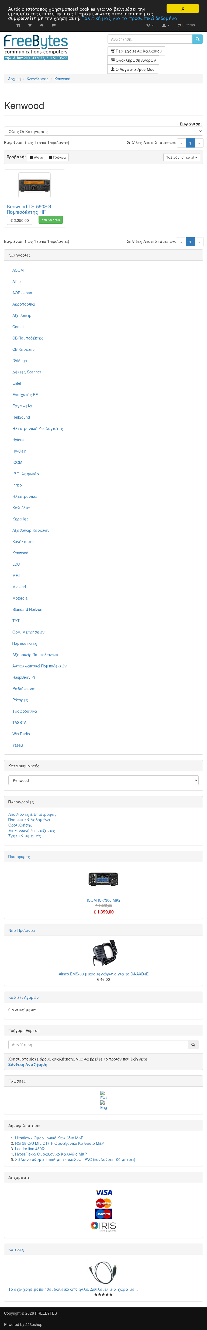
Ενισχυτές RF (25, 394)
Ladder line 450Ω (30, 1148)
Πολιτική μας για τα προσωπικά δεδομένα (130, 18)
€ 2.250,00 (20, 220)
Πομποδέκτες (24, 643)
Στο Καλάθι (51, 219)
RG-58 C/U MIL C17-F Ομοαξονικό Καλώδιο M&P (59, 1143)
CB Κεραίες (23, 349)
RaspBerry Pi (23, 677)
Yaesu (17, 745)
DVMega (19, 360)
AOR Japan (22, 292)
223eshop (33, 1324)
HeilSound (21, 417)
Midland (19, 586)
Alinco (17, 281)
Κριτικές (16, 1249)
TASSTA (19, 722)
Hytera (18, 439)
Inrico (17, 485)
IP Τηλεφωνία (25, 473)
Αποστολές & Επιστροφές (32, 814)
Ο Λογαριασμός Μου (134, 69)
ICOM (17, 462)
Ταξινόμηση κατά (180, 157)
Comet (18, 326)
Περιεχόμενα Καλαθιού (138, 51)
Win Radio (21, 733)
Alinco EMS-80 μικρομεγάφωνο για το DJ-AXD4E (104, 973)
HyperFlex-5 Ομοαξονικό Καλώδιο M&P (51, 1154)
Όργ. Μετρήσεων (28, 632)
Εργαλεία (22, 405)
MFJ (16, 575)
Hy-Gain (19, 451)
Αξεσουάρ (22, 315)
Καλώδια (21, 507)
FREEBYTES (46, 1313)
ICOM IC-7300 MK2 (103, 900)
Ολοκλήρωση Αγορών (135, 60)
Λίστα (38, 157)
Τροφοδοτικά (24, 711)
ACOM (18, 270)
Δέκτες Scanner (26, 371)
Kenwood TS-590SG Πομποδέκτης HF (29, 209)
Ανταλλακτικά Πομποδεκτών (39, 665)
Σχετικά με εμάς (24, 835)
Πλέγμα (59, 157)
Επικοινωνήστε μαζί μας (31, 830)
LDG (16, 564)
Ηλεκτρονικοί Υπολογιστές (37, 428)
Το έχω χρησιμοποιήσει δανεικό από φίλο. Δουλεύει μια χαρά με (71, 1289)
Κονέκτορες (23, 541)
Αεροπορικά (23, 304)
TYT (16, 620)
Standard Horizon (27, 609)
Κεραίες (20, 519)
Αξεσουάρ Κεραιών (30, 530)
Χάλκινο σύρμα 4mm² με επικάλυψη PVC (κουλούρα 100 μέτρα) (75, 1159)
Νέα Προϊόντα (21, 930)
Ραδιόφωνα (23, 688)
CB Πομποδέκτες (27, 338)
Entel (16, 383)
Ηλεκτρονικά (24, 496)
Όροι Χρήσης (20, 825)
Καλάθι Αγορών (23, 997)
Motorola (19, 598)
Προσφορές (19, 856)
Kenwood (20, 552)
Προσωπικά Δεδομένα (29, 819)
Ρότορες (20, 699)
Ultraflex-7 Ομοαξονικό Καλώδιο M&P (49, 1137)
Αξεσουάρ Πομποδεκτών (35, 654)
